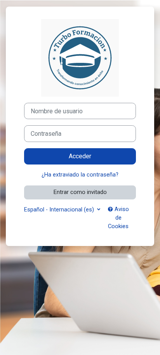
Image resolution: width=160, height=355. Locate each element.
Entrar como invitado (80, 192)
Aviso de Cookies (118, 218)
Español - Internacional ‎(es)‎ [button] (60, 209)
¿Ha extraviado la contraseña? (80, 174)
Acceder (80, 156)
